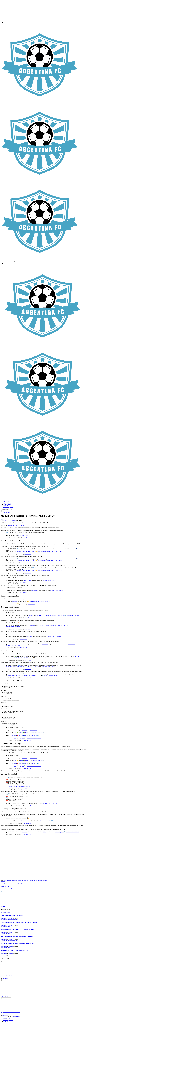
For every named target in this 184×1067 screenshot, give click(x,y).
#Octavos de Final (29, 880)
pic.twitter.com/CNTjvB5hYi (54, 636)
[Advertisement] (92, 11)
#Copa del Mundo (12, 880)
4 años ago (10, 918)
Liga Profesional (7, 503)
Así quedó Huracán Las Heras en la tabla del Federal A (13, 884)
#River (41, 820)
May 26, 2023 (28, 554)
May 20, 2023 (28, 660)
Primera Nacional (7, 504)
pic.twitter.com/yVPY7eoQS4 (42, 657)
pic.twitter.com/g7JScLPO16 (55, 570)
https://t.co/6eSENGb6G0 (13, 657)
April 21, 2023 (27, 740)
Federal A (5, 505)
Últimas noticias (7, 501)
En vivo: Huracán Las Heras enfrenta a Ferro (11, 888)
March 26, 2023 (27, 834)
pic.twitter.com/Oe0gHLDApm (25, 535)
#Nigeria (27, 732)
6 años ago (10, 925)
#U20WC (32, 601)
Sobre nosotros (6, 1018)
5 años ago (10, 932)
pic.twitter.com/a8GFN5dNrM (48, 666)
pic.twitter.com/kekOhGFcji (48, 580)
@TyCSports (78, 656)
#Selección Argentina (42, 880)
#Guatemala (38, 615)
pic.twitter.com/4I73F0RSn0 (55, 560)
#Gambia (26, 735)
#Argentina (30, 615)
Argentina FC (5, 978)
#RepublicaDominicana (37, 732)
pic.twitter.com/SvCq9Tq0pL (13, 645)
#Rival (35, 880)
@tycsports (19, 551)
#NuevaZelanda (27, 580)
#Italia (21, 732)
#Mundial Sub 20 (21, 880)
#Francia (14, 735)
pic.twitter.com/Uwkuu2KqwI (13, 626)
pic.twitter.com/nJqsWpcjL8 (56, 590)
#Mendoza (24, 730)
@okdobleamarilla (12, 786)
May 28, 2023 (25, 537)
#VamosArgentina (60, 615)
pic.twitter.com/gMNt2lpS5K (72, 615)
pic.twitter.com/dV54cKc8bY (50, 675)
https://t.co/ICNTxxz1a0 (26, 657)
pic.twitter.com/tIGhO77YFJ (55, 551)
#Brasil (15, 732)
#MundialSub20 (47, 615)
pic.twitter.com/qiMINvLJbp (23, 786)
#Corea (21, 735)
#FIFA (44, 832)
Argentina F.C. (6, 520)
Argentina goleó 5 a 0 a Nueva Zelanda (16, 525)
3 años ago (12, 520)
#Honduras (34, 735)
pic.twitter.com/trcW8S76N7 (72, 832)
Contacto (5, 1021)
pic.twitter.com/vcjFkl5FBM (59, 820)
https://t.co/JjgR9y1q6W (43, 551)
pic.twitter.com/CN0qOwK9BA (50, 803)
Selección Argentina (8, 507)
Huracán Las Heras (5, 886)
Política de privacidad (8, 1020)
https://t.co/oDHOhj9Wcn (28, 551)
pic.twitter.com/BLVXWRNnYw (42, 601)
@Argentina (15, 601)
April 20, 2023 (25, 789)
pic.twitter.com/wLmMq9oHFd (34, 738)
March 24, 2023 (27, 823)
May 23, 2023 (27, 617)
